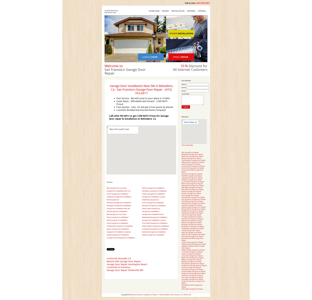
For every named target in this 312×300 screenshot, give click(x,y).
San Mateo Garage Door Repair (192, 279)
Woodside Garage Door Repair (192, 289)
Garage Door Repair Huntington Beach (127, 264)
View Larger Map (187, 145)
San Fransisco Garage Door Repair (145, 295)
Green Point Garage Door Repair (193, 168)
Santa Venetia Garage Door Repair (193, 203)
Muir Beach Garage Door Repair (193, 189)
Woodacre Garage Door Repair (192, 219)
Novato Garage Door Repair (191, 193)
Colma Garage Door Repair (191, 230)
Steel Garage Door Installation (117, 220)
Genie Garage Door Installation (117, 223)
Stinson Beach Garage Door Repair (194, 209)
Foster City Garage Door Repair (192, 242)
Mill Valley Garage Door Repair (192, 188)
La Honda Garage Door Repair (192, 252)
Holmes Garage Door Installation (153, 194)
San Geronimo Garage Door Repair (194, 199)
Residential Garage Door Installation (154, 217)
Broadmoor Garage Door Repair (193, 227)
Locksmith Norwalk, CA (119, 258)
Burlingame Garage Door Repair (193, 228)
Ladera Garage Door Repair (191, 254)
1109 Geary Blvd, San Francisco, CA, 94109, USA (174, 295)
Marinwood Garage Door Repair (193, 186)
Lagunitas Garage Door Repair (192, 178)
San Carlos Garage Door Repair (192, 277)
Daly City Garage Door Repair (192, 232)
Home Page (154, 11)
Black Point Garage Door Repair (193, 156)
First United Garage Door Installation (154, 223)
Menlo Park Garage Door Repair (193, 258)
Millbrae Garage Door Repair (192, 260)
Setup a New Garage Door (151, 208)
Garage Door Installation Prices (153, 214)
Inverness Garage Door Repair (192, 174)
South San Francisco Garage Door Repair (193, 282)
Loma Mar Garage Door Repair (192, 256)
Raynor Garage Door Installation (118, 229)
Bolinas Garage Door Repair (191, 158)
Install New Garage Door (150, 200)
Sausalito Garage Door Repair (192, 205)
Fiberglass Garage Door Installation (119, 206)
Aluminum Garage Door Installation (119, 203)
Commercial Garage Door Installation (155, 229)
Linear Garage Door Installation (117, 194)
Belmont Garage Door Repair (192, 223)
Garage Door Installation (150, 211)
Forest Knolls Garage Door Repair (193, 166)
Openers (191, 11)
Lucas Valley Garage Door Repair (193, 182)
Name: (184, 84)
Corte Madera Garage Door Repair (194, 160)
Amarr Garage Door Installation (153, 203)
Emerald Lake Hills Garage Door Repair (193, 239)
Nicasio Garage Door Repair (191, 191)
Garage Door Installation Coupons (154, 220)
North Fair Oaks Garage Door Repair (194, 266)
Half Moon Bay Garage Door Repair (194, 244)
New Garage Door (113, 200)
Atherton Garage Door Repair (192, 221)
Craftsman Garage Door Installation (119, 197)
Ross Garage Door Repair (190, 195)
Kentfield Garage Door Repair (192, 176)
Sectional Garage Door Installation (154, 232)
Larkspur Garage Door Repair (192, 180)
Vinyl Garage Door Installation (117, 211)
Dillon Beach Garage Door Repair (193, 162)
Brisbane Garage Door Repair (192, 225)
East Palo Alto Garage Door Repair (193, 234)
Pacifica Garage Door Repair (191, 267)
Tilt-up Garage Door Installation (117, 217)
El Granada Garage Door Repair (193, 236)
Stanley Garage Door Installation (153, 235)
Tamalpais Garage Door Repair (192, 213)
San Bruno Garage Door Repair (192, 275)
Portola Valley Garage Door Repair (193, 271)
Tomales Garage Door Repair (192, 217)
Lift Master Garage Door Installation (154, 191)
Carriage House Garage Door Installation (121, 238)
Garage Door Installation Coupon (153, 197)
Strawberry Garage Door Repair (193, 211)
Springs (202, 11)
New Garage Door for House (117, 188)
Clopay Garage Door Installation (118, 235)
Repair (165, 11)
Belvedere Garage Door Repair (192, 154)
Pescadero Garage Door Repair (192, 269)
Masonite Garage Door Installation (154, 206)
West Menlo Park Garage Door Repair (192, 286)
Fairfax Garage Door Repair (191, 164)
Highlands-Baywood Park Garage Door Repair (193, 247)
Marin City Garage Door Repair (192, 184)
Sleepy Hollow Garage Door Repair (194, 207)
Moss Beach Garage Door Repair (193, 264)
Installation (177, 11)
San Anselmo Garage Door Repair (193, 197)
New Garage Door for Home (116, 214)
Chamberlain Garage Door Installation (120, 226)
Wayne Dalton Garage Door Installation (155, 226)
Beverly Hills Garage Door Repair (124, 261)
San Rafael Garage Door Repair (192, 201)
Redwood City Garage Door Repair (194, 273)
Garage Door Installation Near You (119, 191)
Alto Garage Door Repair (190, 152)
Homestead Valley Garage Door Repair (193, 171)
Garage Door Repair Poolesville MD (125, 270)
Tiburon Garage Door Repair (191, 215)
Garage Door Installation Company (119, 232)
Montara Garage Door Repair (192, 262)
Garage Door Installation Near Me (118, 208)
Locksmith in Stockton (118, 267)
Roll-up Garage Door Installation (153, 188)
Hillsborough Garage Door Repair (193, 250)
